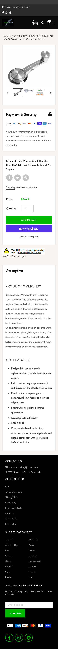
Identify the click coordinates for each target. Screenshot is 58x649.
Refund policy (10, 524)
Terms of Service (11, 518)
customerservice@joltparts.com (17, 7)
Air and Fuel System (13, 545)
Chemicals (33, 555)
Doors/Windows (35, 561)
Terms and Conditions (13, 491)
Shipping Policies (11, 497)
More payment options (29, 236)
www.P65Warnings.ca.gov (13, 256)
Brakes (31, 550)
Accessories (9, 539)
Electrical (8, 566)
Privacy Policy (10, 502)
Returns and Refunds (13, 508)
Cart (7, 486)
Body (7, 550)
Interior (31, 577)
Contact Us (9, 513)
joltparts (16, 472)
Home (5, 35)
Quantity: (11, 208)
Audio (31, 545)
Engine (7, 571)
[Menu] (53, 22)
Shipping (10, 187)
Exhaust (32, 571)
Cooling (8, 561)
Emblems (32, 566)
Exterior (8, 577)
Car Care (8, 555)
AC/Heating (33, 539)
